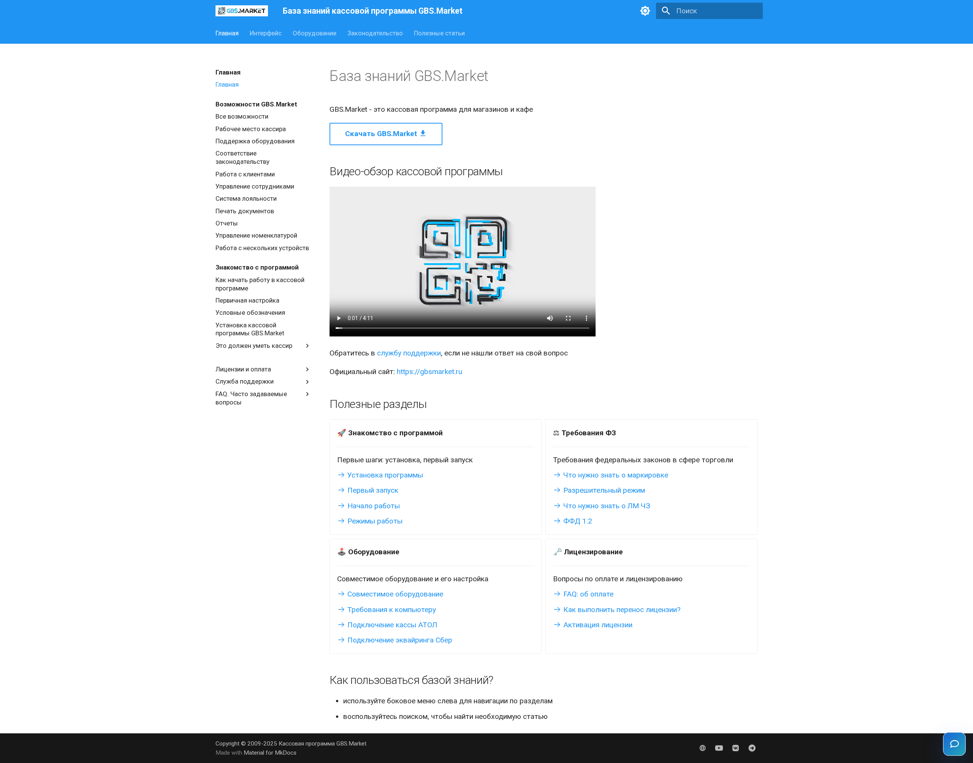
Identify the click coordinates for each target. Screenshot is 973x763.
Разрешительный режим (603, 490)
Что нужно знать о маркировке (614, 475)
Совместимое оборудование (394, 594)
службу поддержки (409, 353)
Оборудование (314, 33)
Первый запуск (371, 490)
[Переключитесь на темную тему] (645, 11)
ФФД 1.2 (576, 521)
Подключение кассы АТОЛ (391, 624)
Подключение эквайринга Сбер (398, 640)
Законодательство (375, 33)
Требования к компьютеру (390, 609)
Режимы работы (374, 521)
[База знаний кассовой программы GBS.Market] (242, 11)
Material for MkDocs (270, 752)
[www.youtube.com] (719, 748)
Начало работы (372, 505)
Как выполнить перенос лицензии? (620, 609)
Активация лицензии (596, 624)
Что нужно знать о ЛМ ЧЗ (605, 505)
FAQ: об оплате (587, 594)
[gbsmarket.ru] (703, 748)
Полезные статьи (439, 33)
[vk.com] (735, 748)
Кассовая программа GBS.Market (322, 743)
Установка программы (384, 475)
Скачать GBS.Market (382, 133)
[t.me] (752, 748)
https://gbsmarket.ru (429, 371)
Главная (227, 33)
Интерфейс (266, 33)
